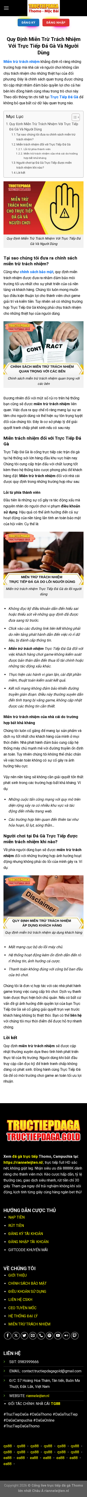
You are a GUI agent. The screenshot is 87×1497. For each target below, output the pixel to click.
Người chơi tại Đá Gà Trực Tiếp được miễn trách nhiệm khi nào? (44, 165)
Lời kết (20, 172)
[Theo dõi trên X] (16, 1336)
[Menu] (6, 8)
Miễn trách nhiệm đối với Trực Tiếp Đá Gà (43, 144)
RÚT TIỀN (16, 1225)
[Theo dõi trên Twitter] (24, 1336)
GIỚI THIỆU (17, 1275)
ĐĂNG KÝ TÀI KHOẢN (25, 1234)
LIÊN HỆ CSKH (20, 1299)
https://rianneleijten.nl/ (23, 1162)
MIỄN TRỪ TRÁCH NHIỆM (29, 1324)
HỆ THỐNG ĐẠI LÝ (23, 1316)
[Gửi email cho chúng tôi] (33, 1336)
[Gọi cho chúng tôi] (41, 1336)
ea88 (7, 1458)
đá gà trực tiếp (25, 1156)
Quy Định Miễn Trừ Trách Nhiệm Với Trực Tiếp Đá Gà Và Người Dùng (43, 126)
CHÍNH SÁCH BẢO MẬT (27, 1283)
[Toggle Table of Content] (73, 117)
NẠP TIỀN (16, 1217)
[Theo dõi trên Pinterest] (49, 1336)
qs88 (7, 1446)
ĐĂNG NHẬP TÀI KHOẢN (28, 1242)
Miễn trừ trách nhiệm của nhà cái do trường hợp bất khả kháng (51, 156)
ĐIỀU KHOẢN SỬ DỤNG (27, 1291)
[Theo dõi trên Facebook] (8, 1336)
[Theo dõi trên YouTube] (58, 1336)
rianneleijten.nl (37, 1396)
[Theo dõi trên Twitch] (75, 1336)
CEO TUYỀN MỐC (22, 1308)
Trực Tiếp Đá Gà (64, 97)
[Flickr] (66, 1336)
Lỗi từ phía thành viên (37, 149)
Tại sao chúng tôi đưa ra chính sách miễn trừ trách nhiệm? (45, 137)
